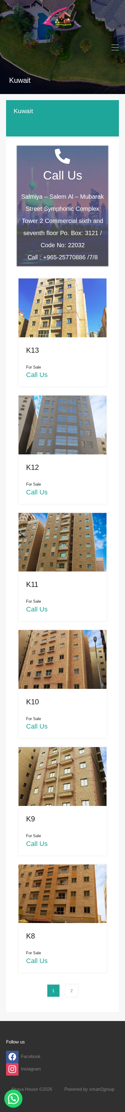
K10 (32, 702)
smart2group (101, 1089)
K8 (30, 936)
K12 (32, 467)
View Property (62, 324)
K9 (30, 819)
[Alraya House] (62, 33)
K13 (32, 350)
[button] (13, 1099)
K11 (32, 584)
